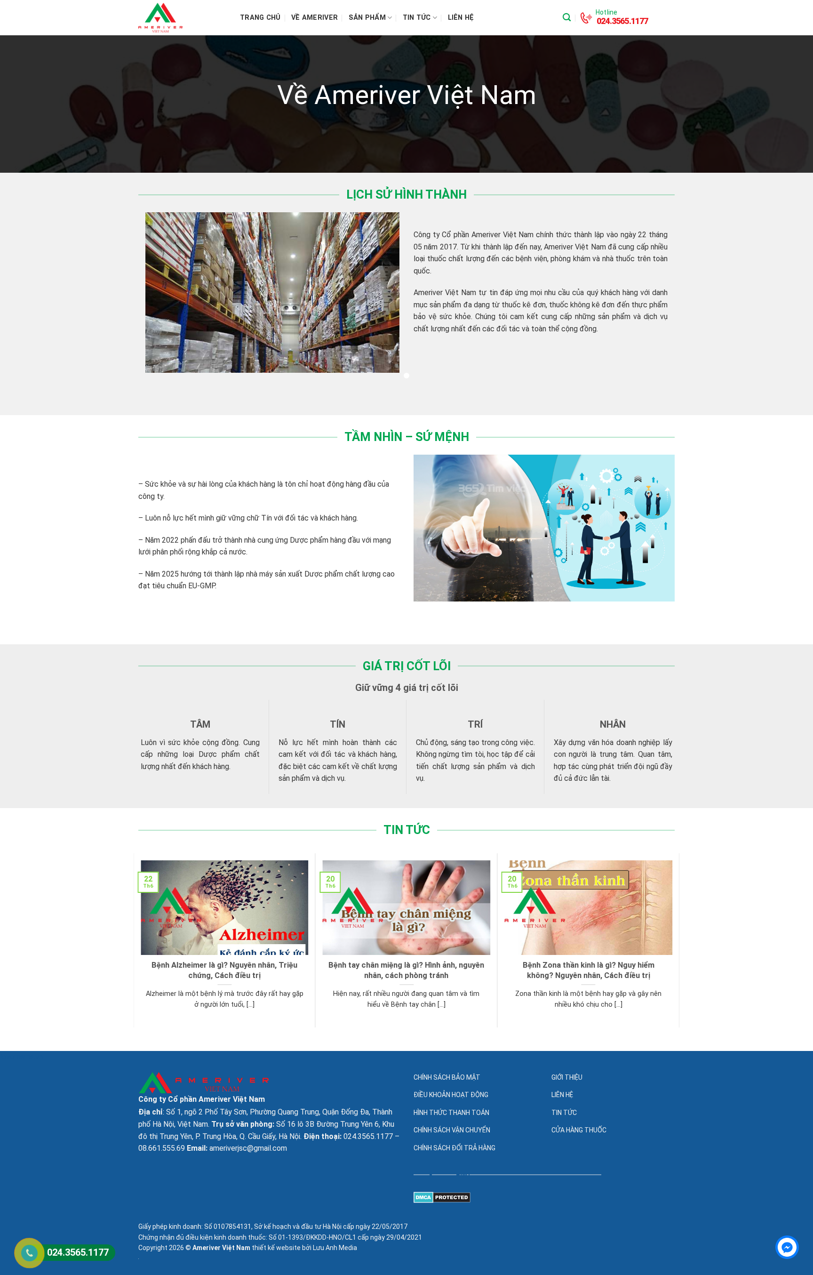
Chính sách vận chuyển (452, 1130)
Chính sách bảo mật (447, 1077)
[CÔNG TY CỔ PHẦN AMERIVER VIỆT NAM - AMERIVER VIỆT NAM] (182, 17)
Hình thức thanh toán (451, 1112)
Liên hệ (461, 18)
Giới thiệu (566, 1077)
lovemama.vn (21, 1056)
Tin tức (417, 18)
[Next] (674, 939)
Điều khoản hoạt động (451, 1095)
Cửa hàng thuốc (578, 1130)
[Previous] (139, 939)
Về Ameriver (314, 18)
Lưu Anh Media (335, 1247)
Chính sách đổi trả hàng (454, 1148)
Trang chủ (260, 18)
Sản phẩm (367, 18)
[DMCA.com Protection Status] (442, 1197)
